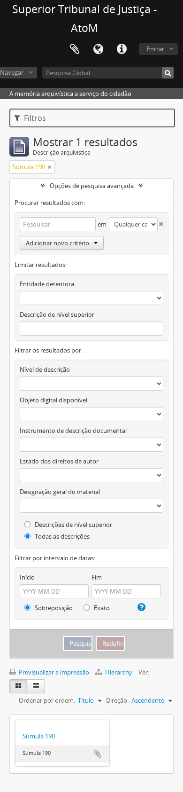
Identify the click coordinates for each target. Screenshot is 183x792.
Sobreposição (53, 608)
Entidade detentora (47, 284)
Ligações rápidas (121, 49)
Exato (101, 608)
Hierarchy (119, 672)
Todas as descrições (61, 536)
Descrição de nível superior (57, 314)
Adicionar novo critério (57, 243)
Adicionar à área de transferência (97, 754)
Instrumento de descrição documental (73, 430)
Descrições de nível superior (72, 524)
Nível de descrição (45, 369)
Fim (97, 577)
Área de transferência (74, 49)
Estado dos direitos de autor (59, 461)
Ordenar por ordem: (47, 700)
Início (27, 577)
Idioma (98, 49)
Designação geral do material (60, 491)
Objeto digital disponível (53, 400)
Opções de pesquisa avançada (92, 185)
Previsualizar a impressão (53, 672)
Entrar (155, 49)
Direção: (117, 700)
